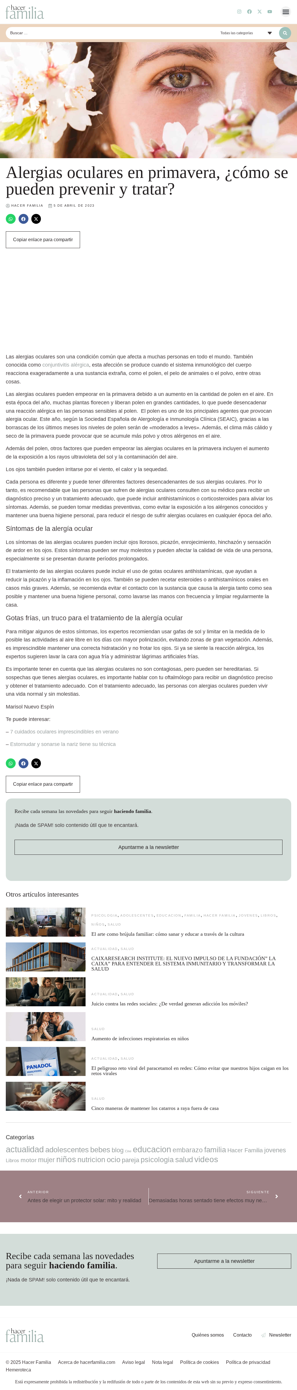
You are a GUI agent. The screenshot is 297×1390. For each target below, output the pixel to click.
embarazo (188, 1150)
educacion (169, 915)
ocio (113, 1159)
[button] (285, 11)
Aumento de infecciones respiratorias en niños (140, 1038)
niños (98, 924)
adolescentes (136, 915)
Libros (268, 915)
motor (29, 1160)
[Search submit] (285, 33)
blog (118, 1150)
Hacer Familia (220, 915)
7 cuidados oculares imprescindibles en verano (64, 732)
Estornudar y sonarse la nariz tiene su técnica (63, 744)
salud (114, 924)
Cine (128, 1151)
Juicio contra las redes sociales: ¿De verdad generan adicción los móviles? (169, 1004)
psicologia (104, 915)
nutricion (91, 1159)
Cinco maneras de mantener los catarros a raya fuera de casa (155, 1108)
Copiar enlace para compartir (43, 239)
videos (206, 1159)
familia (192, 915)
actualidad (104, 949)
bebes (100, 1150)
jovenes (248, 915)
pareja (130, 1160)
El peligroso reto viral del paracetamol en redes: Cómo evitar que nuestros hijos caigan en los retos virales (190, 1070)
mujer (46, 1160)
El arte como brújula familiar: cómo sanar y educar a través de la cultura (168, 934)
